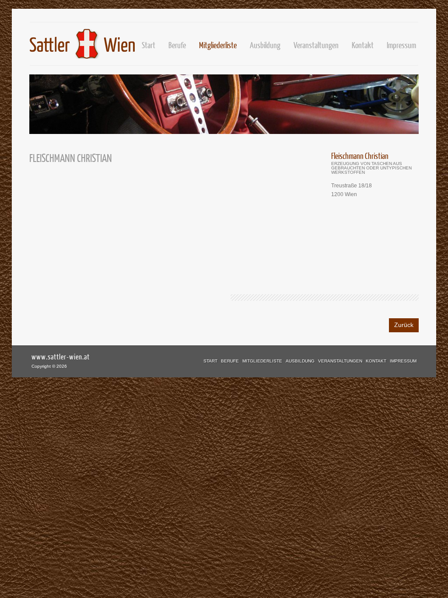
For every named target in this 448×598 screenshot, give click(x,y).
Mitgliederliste (218, 45)
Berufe (230, 361)
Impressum (401, 45)
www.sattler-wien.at (61, 356)
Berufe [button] (177, 45)
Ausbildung (265, 45)
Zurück (403, 324)
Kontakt (363, 45)
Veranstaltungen (316, 45)
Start (148, 45)
